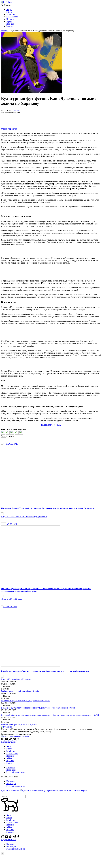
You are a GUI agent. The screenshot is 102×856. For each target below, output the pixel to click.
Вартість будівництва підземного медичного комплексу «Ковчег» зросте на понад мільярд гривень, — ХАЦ (50, 715)
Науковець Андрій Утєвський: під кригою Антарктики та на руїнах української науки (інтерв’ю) (47, 508)
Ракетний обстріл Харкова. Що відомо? (19, 724)
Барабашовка (12, 17)
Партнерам (11, 770)
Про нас (10, 24)
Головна (4, 31)
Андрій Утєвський (9, 516)
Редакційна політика (15, 772)
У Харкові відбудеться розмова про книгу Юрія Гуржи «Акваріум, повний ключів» (38, 708)
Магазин (10, 26)
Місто (9, 12)
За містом (10, 14)
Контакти (10, 767)
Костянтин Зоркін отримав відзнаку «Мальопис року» (25, 701)
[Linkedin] (12, 434)
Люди (9, 9)
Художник (26, 679)
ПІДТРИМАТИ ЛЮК (51, 425)
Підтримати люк (8, 742)
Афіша (9, 21)
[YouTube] (7, 739)
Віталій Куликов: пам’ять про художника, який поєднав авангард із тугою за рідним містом (45, 671)
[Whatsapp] (21, 434)
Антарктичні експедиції (29, 516)
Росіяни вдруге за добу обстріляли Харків (20, 691)
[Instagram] (3, 739)
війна (11, 599)
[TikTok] (11, 739)
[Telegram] (17, 434)
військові (18, 599)
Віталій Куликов (8, 679)
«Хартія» (5, 599)
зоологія (43, 516)
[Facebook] (3, 434)
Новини (10, 19)
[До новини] (2, 514)
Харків (19, 679)
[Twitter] (8, 434)
